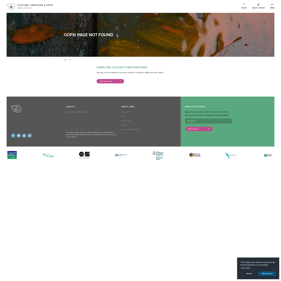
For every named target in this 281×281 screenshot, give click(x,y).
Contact (124, 125)
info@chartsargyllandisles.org (77, 112)
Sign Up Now (193, 129)
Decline (249, 273)
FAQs (123, 116)
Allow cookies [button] (267, 273)
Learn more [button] (245, 268)
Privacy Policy (126, 121)
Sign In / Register (258, 8)
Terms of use (126, 112)
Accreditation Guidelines (130, 129)
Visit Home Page (105, 81)
